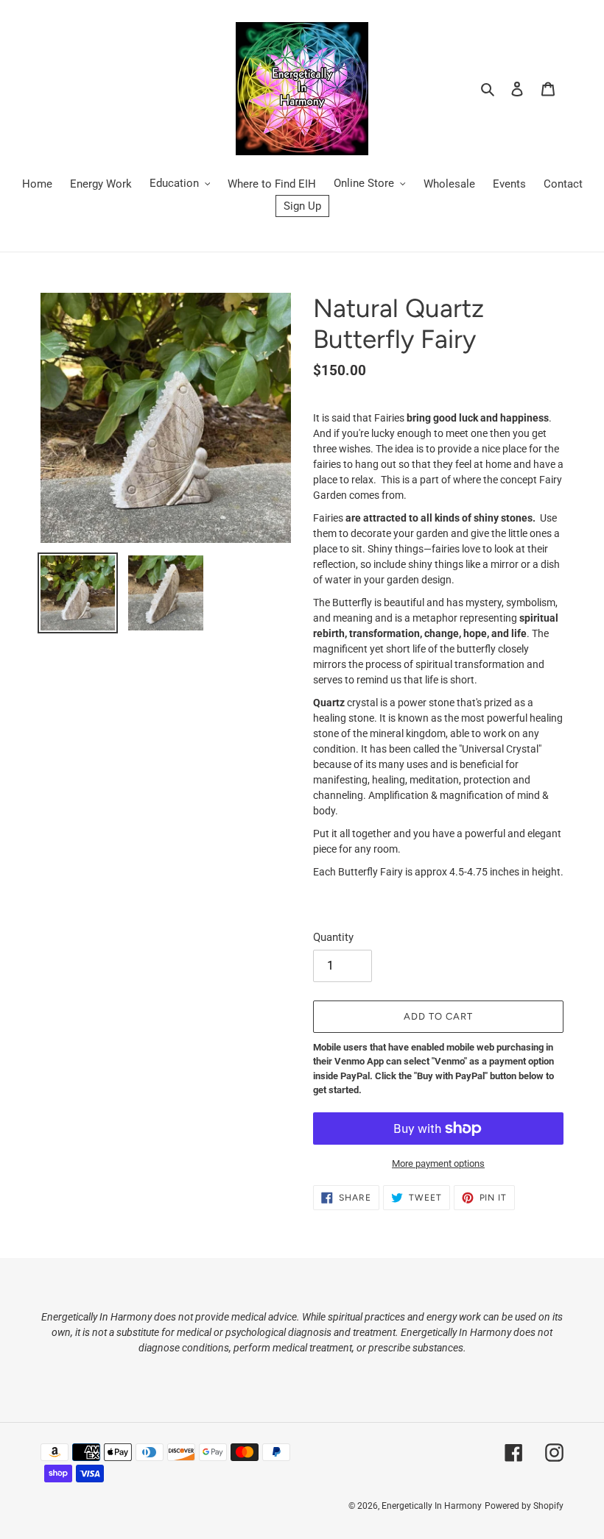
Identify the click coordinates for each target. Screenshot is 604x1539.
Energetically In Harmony (432, 1506)
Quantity (333, 937)
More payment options (438, 1163)
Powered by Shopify (524, 1506)
